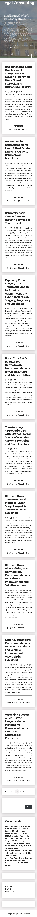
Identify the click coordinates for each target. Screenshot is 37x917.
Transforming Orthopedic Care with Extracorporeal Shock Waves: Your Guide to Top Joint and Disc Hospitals (18, 436)
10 (28, 791)
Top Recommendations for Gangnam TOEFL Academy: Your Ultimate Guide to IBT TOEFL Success (18, 828)
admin (22, 129)
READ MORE (18, 126)
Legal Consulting (18, 2)
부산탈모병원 (9, 891)
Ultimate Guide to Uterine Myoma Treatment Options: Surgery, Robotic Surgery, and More (18, 845)
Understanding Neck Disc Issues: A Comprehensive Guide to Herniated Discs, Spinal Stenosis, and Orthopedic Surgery (18, 77)
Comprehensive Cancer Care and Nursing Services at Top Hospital (17, 218)
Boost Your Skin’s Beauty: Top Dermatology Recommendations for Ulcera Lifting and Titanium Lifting (18, 367)
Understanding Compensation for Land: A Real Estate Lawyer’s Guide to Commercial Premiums (17, 150)
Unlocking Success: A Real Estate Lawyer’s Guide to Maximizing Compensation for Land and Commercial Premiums (17, 726)
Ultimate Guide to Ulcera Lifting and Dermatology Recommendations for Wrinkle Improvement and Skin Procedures (17, 575)
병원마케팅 (9, 886)
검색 (6, 802)
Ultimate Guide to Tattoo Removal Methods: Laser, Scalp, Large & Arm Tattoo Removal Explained (17, 504)
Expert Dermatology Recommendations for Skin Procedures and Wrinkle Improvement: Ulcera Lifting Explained (18, 650)
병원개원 (8, 889)
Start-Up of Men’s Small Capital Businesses (16, 19)
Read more (8, 54)
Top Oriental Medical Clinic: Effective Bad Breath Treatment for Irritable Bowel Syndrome (18, 853)
